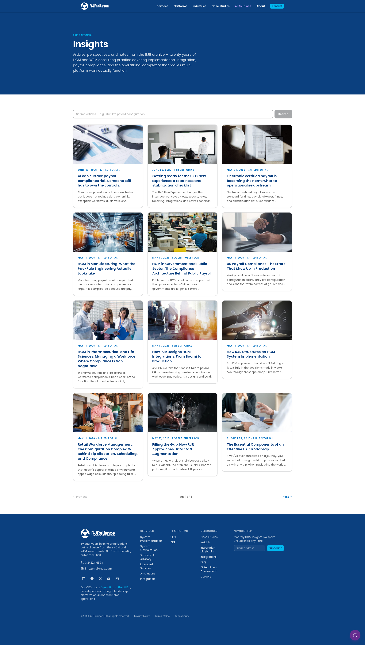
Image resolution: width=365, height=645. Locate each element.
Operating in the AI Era (115, 587)
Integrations (209, 557)
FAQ (203, 562)
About (260, 6)
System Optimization (149, 548)
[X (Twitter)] (100, 579)
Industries (199, 6)
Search (283, 114)
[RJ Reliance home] (95, 6)
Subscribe (275, 548)
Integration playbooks (208, 549)
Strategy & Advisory (147, 557)
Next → (287, 497)
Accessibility (182, 616)
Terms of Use (162, 616)
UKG (173, 537)
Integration (147, 579)
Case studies (221, 6)
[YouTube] (109, 579)
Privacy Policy (142, 616)
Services (162, 6)
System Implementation (151, 539)
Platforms (180, 6)
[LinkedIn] (84, 579)
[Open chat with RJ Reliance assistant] (355, 635)
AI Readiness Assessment (209, 569)
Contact (277, 6)
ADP (173, 542)
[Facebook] (92, 579)
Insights (206, 542)
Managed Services (146, 566)
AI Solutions (243, 6)
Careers (206, 576)
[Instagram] (117, 579)
